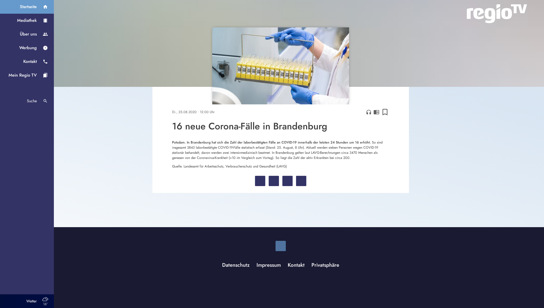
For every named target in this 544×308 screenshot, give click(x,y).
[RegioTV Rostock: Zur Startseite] (497, 13)
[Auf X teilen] (274, 181)
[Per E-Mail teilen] (301, 181)
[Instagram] (281, 246)
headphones (369, 112)
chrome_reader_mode (376, 112)
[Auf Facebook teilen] (260, 181)
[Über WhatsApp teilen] (287, 181)
